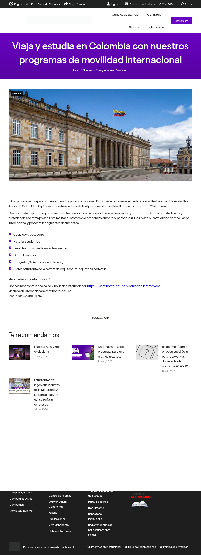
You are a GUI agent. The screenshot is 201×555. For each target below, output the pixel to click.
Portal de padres (98, 501)
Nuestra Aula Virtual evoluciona (47, 348)
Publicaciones (57, 518)
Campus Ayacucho (21, 492)
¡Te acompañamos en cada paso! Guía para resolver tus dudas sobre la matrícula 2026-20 (175, 356)
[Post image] (19, 352)
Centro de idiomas (60, 495)
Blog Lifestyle (96, 507)
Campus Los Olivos (21, 498)
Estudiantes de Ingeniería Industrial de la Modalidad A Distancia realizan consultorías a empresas (47, 391)
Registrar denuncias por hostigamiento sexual (100, 529)
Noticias (17, 93)
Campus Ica (17, 504)
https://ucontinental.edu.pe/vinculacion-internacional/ (125, 285)
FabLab (53, 512)
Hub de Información (61, 530)
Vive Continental (59, 524)
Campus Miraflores (21, 510)
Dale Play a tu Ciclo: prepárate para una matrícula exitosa (111, 351)
